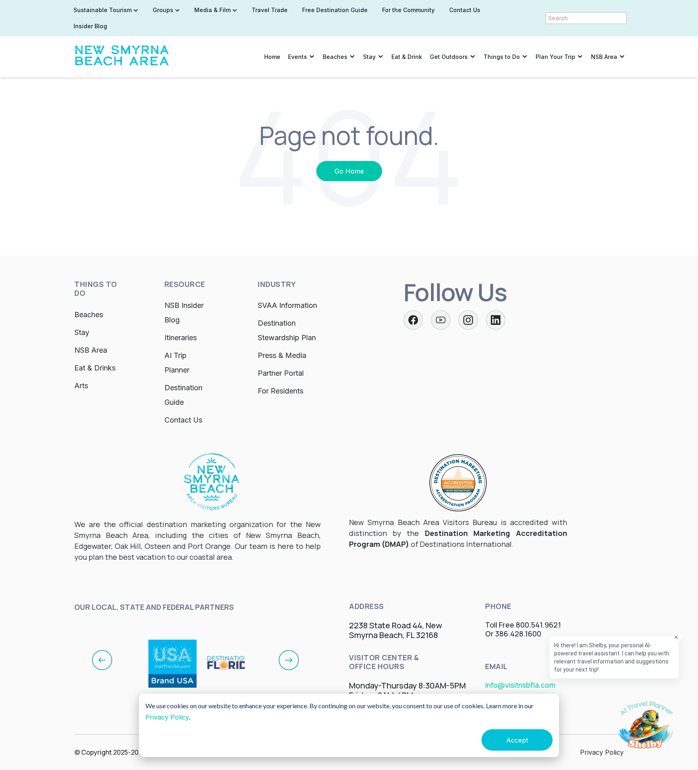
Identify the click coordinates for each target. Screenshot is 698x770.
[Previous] (102, 660)
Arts (81, 385)
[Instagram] (468, 320)
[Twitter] (440, 320)
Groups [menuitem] (163, 9)
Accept (517, 740)
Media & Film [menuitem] (212, 9)
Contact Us (183, 420)
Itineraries (180, 337)
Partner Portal (281, 373)
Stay (369, 56)
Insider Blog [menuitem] (90, 26)
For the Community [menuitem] (408, 9)
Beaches (335, 56)
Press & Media (282, 355)
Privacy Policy (167, 717)
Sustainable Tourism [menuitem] (103, 9)
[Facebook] (413, 320)
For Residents (280, 391)
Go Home (349, 171)
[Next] (289, 660)
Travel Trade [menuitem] (270, 9)
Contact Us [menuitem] (464, 9)
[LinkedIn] (495, 320)
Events (297, 56)
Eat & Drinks (95, 368)
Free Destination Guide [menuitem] (335, 9)
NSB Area (604, 56)
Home (272, 56)
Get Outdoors (449, 56)
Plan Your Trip (555, 56)
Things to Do (502, 56)
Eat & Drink (406, 56)
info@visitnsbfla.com (520, 685)
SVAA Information (287, 305)
